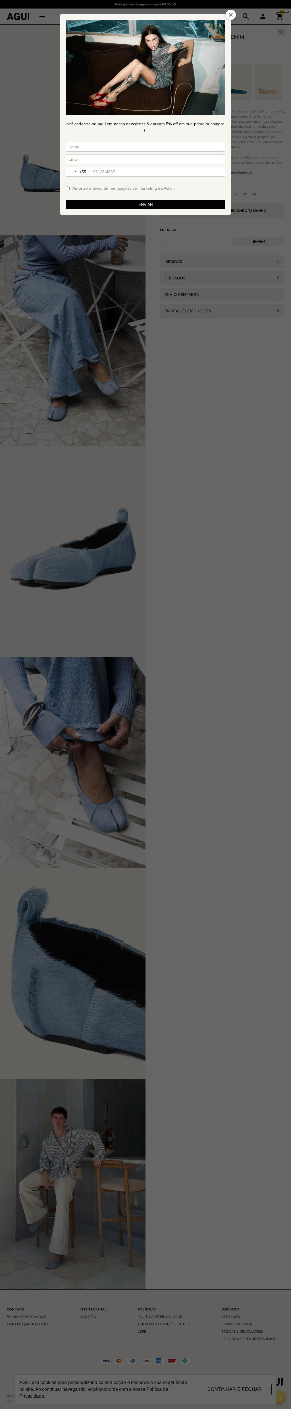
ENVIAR (145, 204)
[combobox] (76, 171)
